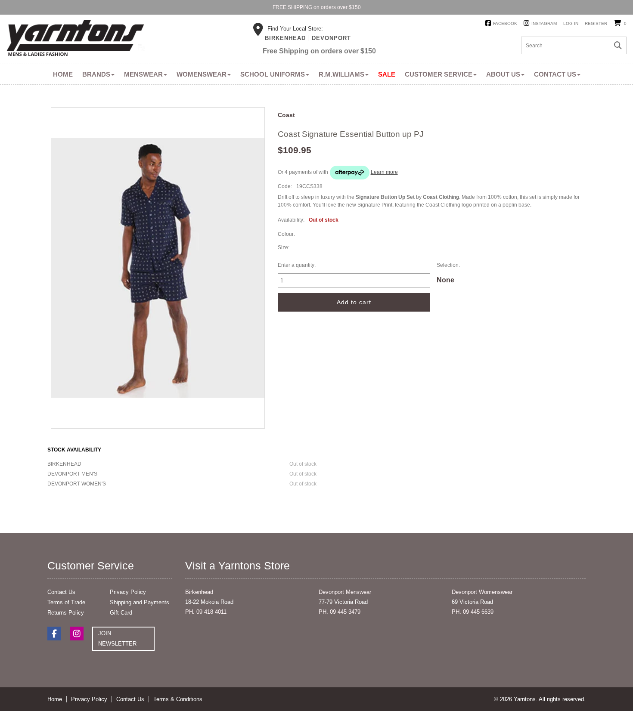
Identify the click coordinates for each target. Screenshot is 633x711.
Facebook (505, 23)
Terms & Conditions (177, 699)
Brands (96, 74)
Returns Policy (65, 612)
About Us (503, 74)
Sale (386, 74)
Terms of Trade (66, 602)
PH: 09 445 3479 (339, 612)
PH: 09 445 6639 (472, 612)
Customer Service (438, 74)
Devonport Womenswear (482, 592)
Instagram (544, 23)
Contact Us (555, 74)
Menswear (143, 74)
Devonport (331, 38)
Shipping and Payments (139, 602)
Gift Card (121, 612)
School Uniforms (272, 74)
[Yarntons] (75, 39)
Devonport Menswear (345, 592)
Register (596, 23)
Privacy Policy (128, 592)
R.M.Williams (341, 74)
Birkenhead (285, 38)
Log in (570, 23)
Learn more (384, 172)
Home (63, 74)
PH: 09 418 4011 (206, 612)
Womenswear (202, 74)
